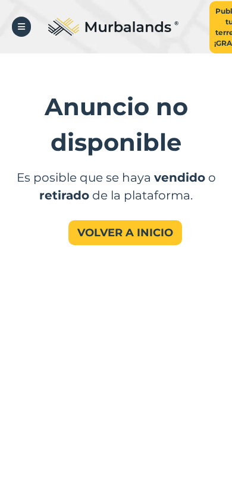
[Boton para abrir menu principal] (21, 27)
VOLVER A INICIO (125, 232)
